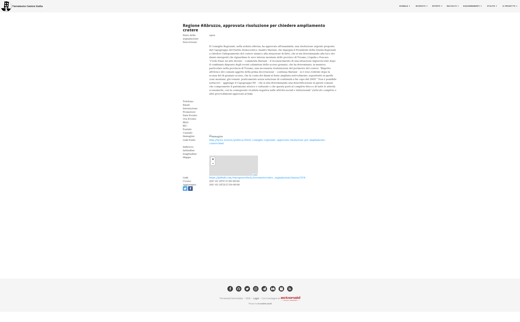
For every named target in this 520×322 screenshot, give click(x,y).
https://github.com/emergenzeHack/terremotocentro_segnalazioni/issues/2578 (257, 177)
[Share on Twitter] (185, 188)
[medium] (273, 288)
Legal (256, 298)
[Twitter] (247, 288)
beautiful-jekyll (265, 303)
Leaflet (255, 175)
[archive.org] (281, 288)
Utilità (491, 6)
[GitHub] (238, 288)
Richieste (421, 6)
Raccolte (452, 6)
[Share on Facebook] (190, 188)
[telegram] (264, 288)
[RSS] (290, 288)
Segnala (403, 6)
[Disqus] (260, 233)
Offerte (436, 6)
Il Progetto (509, 6)
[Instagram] (256, 288)
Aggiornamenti (471, 6)
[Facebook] (230, 288)
